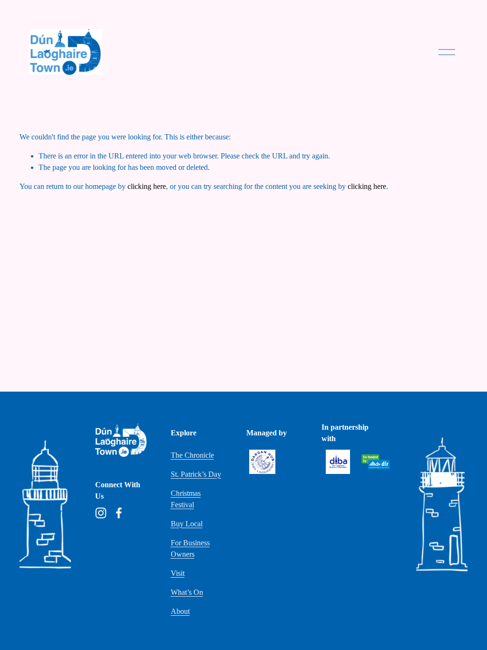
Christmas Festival (186, 499)
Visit (178, 573)
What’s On (187, 592)
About (180, 611)
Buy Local (187, 524)
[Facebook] (119, 513)
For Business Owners (190, 548)
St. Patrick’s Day (196, 474)
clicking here (146, 186)
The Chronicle (192, 455)
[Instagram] (101, 513)
